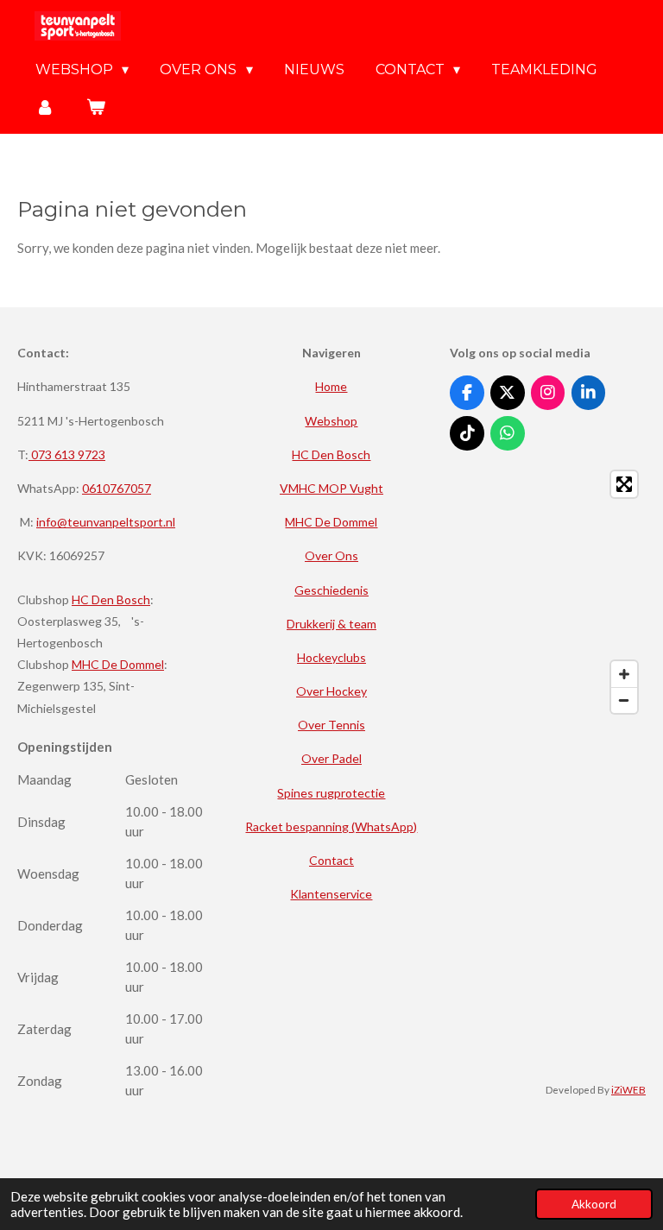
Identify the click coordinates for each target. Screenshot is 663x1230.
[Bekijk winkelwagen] (95, 106)
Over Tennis (331, 724)
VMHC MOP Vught (331, 488)
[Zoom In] (624, 674)
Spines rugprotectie (331, 792)
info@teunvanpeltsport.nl (105, 521)
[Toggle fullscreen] (624, 484)
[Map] (548, 592)
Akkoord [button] (593, 1204)
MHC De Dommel (118, 664)
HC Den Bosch (111, 599)
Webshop (331, 420)
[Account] (45, 106)
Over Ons (331, 555)
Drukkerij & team (331, 623)
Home (331, 386)
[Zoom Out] (624, 700)
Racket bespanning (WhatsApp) (331, 826)
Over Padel (331, 758)
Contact (331, 860)
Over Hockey (331, 691)
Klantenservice (331, 893)
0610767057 (116, 488)
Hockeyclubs (331, 657)
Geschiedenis (331, 590)
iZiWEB (628, 1089)
